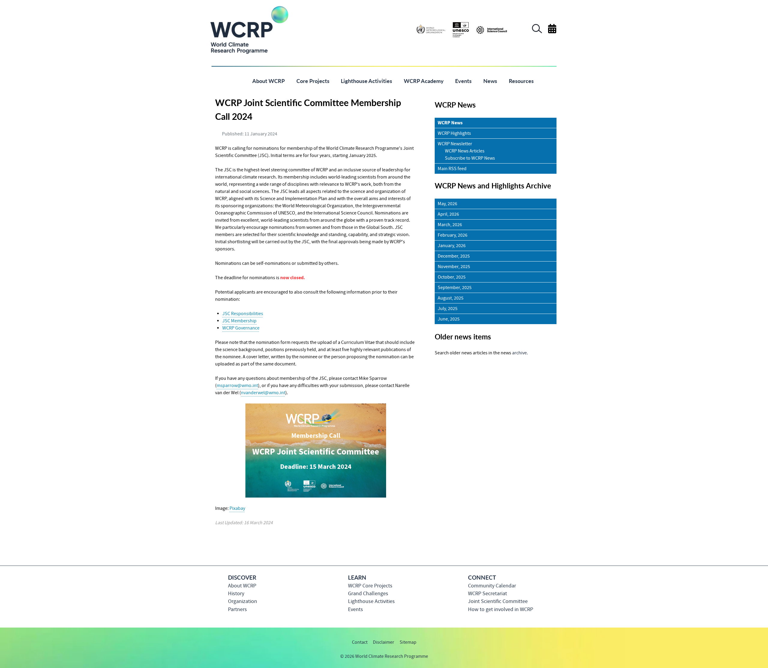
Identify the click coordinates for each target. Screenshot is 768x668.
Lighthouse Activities (371, 601)
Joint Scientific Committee (498, 601)
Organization (242, 601)
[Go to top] (556, 661)
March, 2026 (450, 225)
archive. (520, 353)
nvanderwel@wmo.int (263, 393)
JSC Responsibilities (242, 314)
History (236, 593)
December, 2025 (454, 256)
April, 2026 (448, 214)
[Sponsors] (461, 29)
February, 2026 (452, 235)
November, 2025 (454, 267)
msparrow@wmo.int (237, 386)
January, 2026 (452, 246)
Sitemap (408, 642)
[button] (537, 32)
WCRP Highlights (454, 133)
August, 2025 (451, 298)
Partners (237, 609)
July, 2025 (448, 309)
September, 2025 (455, 288)
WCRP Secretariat (487, 593)
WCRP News (450, 123)
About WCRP (242, 585)
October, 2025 (452, 277)
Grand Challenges (368, 593)
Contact (360, 642)
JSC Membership (239, 321)
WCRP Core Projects (370, 585)
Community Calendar (492, 585)
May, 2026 (447, 204)
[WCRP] (249, 29)
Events (355, 609)
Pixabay (237, 508)
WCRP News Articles (464, 151)
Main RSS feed (452, 169)
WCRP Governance (241, 328)
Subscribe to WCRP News (470, 158)
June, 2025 (449, 319)
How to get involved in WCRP (500, 609)
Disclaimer (383, 642)
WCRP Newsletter (455, 144)
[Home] (237, 80)
